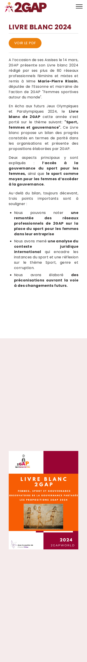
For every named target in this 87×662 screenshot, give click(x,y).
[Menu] (77, 7)
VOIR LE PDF (25, 43)
